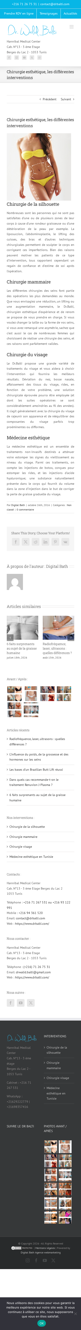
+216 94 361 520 (31, 917)
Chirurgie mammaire (23, 841)
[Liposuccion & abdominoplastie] (14, 714)
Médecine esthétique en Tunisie (31, 861)
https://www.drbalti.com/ (32, 928)
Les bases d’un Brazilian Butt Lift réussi (55, 648)
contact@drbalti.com (54, 4)
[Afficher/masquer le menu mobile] (72, 26)
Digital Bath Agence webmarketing (41, 1257)
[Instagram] (16, 57)
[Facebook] (9, 57)
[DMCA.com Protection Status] (22, 1252)
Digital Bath (18, 505)
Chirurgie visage (20, 851)
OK (42, 1323)
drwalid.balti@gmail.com (33, 977)
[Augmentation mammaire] (14, 698)
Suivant (66, 99)
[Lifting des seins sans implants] (64, 698)
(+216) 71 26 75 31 (36, 971)
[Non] (75, 1313)
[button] (10, 640)
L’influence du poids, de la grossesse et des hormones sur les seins (22, 650)
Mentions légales (45, 1252)
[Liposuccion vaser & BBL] (47, 698)
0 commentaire (25, 509)
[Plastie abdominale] (50, 1208)
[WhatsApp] (39, 57)
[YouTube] (24, 57)
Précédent (49, 99)
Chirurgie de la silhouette (27, 831)
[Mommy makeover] (31, 698)
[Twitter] (32, 57)
